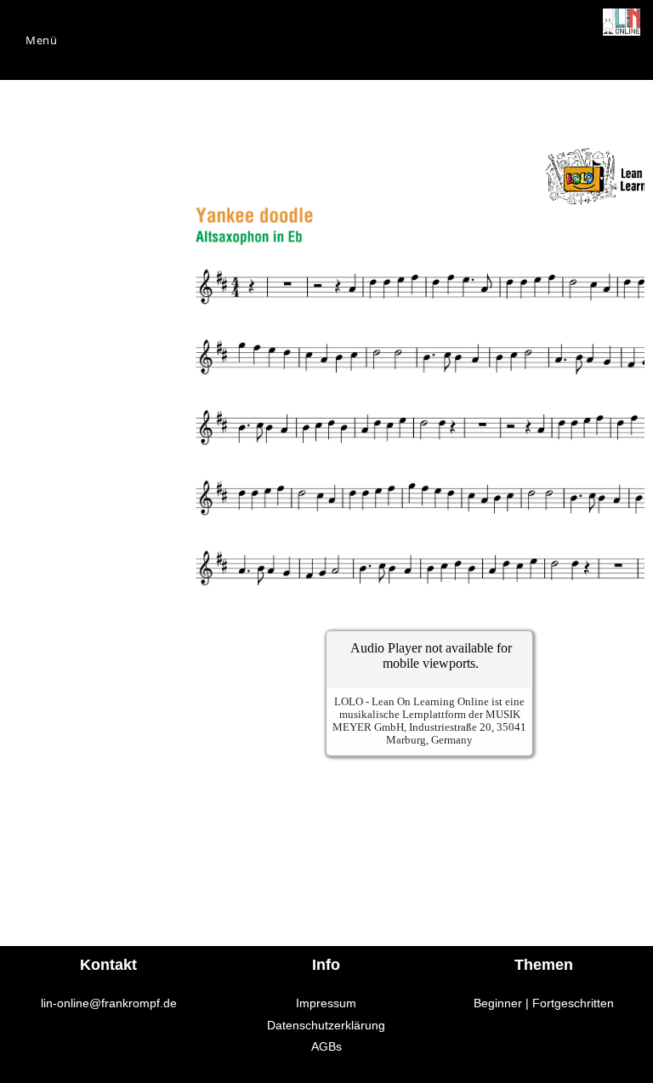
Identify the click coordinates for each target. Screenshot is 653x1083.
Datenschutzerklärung (326, 1025)
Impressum (326, 1003)
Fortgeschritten (573, 1003)
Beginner (498, 1003)
